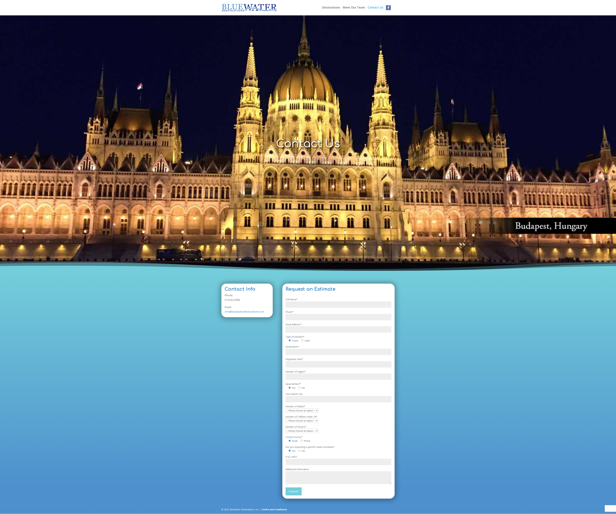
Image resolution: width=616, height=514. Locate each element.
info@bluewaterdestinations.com (244, 311)
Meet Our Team (354, 7)
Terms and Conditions (274, 509)
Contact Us (375, 7)
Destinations (331, 7)
